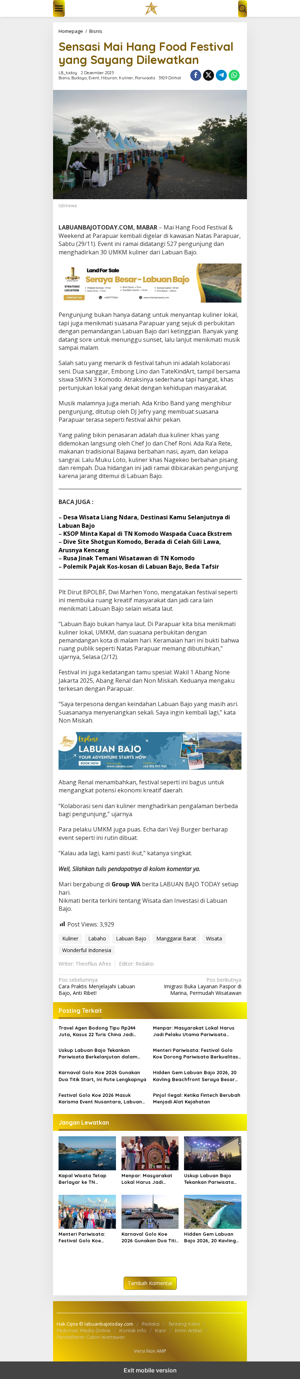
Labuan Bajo (131, 938)
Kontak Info (132, 1330)
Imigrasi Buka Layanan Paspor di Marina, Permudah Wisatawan (202, 986)
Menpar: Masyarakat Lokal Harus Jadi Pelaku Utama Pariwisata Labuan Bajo (194, 1031)
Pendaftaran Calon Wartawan (91, 1337)
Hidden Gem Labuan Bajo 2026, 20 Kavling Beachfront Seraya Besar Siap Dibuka (195, 1075)
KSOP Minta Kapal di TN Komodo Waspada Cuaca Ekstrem (147, 534)
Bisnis (64, 77)
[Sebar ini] (195, 75)
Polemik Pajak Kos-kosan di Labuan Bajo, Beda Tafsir (141, 566)
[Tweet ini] (208, 75)
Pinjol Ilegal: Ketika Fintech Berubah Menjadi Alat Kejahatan (196, 1098)
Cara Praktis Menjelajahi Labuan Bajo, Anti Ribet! (97, 986)
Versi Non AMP (150, 1351)
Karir (160, 1330)
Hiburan (109, 77)
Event (94, 77)
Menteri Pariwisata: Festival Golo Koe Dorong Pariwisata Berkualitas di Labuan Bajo (195, 1053)
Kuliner (126, 77)
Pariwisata (145, 77)
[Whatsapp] (234, 75)
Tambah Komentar (150, 1283)
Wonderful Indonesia (86, 950)
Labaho (97, 938)
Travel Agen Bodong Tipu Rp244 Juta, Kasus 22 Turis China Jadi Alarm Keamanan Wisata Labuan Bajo (98, 1031)
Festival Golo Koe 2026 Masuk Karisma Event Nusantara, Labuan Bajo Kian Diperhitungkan (100, 1098)
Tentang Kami (184, 1324)
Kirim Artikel (188, 1330)
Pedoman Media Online (83, 1330)
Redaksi (151, 1324)
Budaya (79, 77)
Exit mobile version (150, 1370)
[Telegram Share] (221, 75)
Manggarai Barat (176, 938)
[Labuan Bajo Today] (151, 7)
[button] (242, 8)
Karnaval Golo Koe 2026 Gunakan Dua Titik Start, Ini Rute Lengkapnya (102, 1075)
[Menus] (59, 8)
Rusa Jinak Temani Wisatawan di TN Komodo (129, 558)
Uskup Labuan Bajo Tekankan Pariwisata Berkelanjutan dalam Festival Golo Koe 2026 (98, 1053)
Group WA (126, 884)
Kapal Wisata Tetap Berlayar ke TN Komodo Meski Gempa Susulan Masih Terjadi (86, 1178)
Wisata (214, 938)
